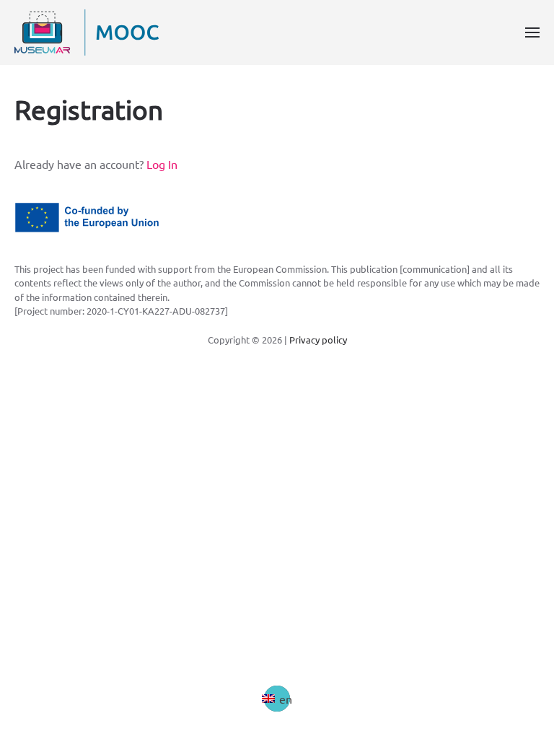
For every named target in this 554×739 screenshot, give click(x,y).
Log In (161, 164)
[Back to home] (86, 32)
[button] (532, 32)
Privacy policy (318, 339)
